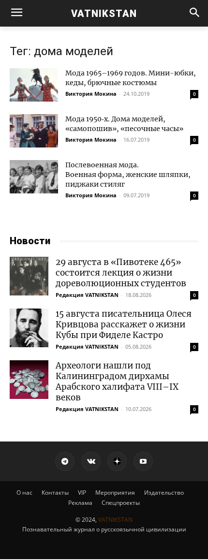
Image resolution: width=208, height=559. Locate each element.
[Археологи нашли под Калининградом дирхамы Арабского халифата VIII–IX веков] (29, 379)
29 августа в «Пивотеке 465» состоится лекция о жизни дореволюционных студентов (121, 273)
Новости (30, 241)
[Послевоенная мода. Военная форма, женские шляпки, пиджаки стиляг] (34, 176)
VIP (82, 492)
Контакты (55, 492)
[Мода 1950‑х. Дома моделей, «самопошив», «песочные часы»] (34, 130)
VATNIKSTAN (115, 519)
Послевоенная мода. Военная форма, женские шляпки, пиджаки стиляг (128, 175)
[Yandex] (117, 461)
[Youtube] (143, 461)
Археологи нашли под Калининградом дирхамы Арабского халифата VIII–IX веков (117, 381)
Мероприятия (115, 492)
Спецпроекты (121, 503)
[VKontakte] (91, 461)
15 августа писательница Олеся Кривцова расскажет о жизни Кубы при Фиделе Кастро (124, 324)
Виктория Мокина (91, 93)
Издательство (164, 492)
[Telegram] (64, 461)
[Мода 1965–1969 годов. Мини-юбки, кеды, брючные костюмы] (34, 85)
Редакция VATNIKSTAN (87, 294)
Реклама (80, 503)
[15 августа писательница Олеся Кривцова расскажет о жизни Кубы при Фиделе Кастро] (29, 328)
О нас (24, 492)
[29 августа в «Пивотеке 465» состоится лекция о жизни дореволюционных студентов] (29, 276)
